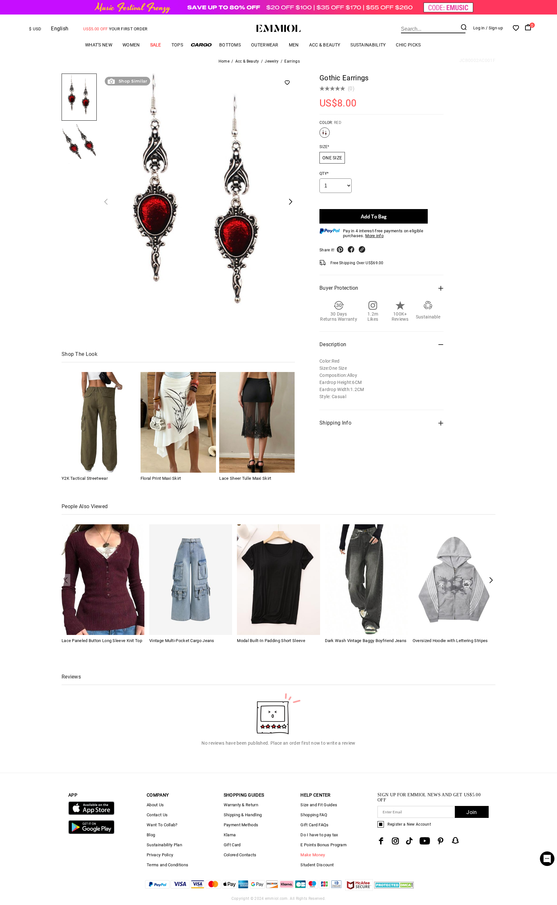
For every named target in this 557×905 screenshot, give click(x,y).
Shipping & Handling (243, 814)
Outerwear (264, 44)
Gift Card (232, 844)
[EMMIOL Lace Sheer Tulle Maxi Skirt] (257, 422)
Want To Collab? (162, 824)
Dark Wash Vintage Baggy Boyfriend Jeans (366, 640)
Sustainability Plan (164, 844)
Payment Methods (241, 824)
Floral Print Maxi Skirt (161, 478)
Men (294, 44)
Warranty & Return (241, 804)
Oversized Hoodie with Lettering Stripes (450, 640)
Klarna (230, 834)
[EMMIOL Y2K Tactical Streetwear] (99, 422)
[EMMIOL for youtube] (425, 841)
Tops (177, 44)
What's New (98, 44)
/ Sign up (494, 27)
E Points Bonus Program (323, 844)
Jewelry (271, 61)
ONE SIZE (332, 157)
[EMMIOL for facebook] (381, 841)
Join (471, 812)
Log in (479, 27)
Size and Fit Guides (318, 804)
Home (224, 61)
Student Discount (317, 864)
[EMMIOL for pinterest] (440, 841)
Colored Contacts (240, 854)
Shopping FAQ (313, 814)
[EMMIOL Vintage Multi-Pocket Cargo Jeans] (190, 579)
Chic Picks (408, 44)
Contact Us (157, 814)
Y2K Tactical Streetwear (85, 478)
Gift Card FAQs (314, 824)
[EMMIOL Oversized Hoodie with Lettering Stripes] (454, 579)
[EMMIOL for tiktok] (409, 841)
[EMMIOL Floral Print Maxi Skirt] (178, 422)
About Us (155, 804)
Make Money (312, 854)
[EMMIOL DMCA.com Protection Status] (394, 889)
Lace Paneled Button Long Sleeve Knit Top (102, 640)
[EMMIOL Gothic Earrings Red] (324, 135)
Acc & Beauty (324, 44)
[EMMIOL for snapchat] (455, 840)
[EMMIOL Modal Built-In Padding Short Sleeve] (278, 579)
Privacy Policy (160, 854)
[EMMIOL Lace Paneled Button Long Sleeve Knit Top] (103, 579)
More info (374, 235)
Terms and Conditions (167, 864)
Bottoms (230, 44)
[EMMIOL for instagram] (395, 841)
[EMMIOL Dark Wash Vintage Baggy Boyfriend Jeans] (366, 579)
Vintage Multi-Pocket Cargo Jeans (181, 640)
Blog (151, 834)
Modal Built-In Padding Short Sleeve (271, 640)
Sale (155, 44)
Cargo (201, 44)
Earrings (291, 61)
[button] (491, 580)
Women (131, 44)
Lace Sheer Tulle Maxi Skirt (245, 478)
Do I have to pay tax (319, 834)
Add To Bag (373, 216)
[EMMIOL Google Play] (91, 832)
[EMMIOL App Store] (91, 813)
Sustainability (368, 44)
